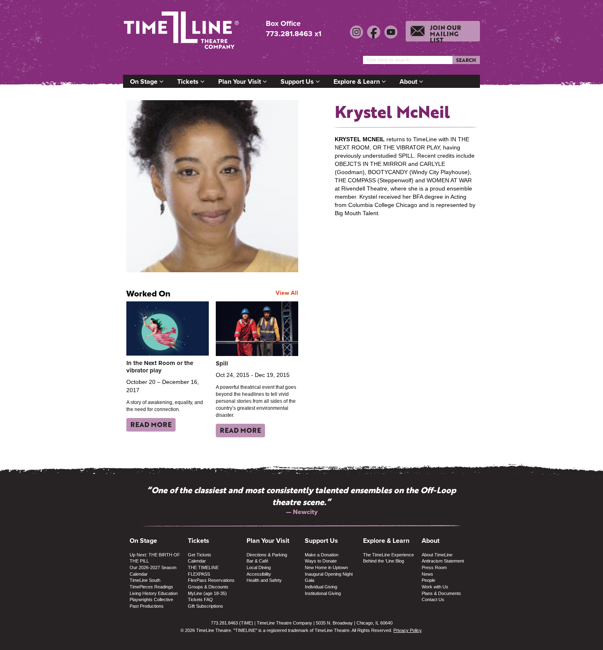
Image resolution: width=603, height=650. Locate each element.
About (409, 81)
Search (466, 60)
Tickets (188, 81)
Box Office (283, 23)
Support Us (298, 81)
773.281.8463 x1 (293, 33)
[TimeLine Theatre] (182, 34)
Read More (150, 424)
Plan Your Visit (240, 81)
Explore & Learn (357, 81)
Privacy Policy (407, 630)
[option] (301, 500)
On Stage (144, 81)
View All (287, 293)
